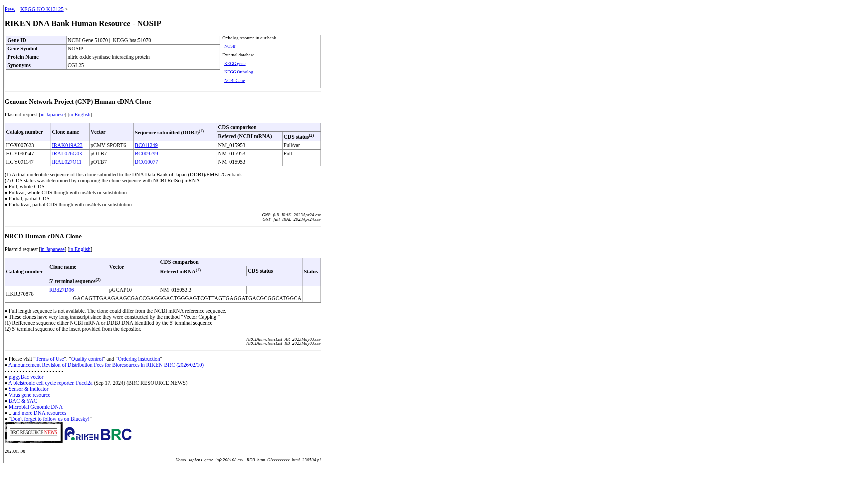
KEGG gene (235, 63)
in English (80, 114)
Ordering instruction (139, 359)
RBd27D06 (61, 290)
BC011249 (146, 145)
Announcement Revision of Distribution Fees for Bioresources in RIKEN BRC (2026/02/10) (106, 365)
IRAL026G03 (67, 153)
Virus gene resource (29, 395)
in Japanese (53, 114)
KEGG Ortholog (238, 72)
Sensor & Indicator (28, 389)
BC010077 (146, 162)
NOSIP (230, 46)
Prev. (10, 9)
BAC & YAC (23, 401)
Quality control (87, 359)
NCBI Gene (234, 80)
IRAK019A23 (67, 145)
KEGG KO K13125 (42, 9)
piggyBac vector (26, 377)
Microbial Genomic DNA (36, 407)
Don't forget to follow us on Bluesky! (50, 419)
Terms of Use (50, 359)
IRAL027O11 (67, 162)
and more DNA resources (39, 413)
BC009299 (146, 153)
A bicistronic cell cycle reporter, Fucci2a (50, 383)
